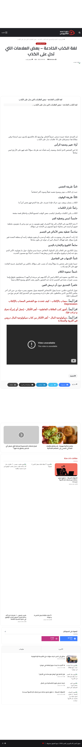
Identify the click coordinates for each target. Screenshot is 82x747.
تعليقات (21, 649)
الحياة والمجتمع (53, 39)
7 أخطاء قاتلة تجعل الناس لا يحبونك (43, 616)
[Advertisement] (41, 14)
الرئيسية (61, 39)
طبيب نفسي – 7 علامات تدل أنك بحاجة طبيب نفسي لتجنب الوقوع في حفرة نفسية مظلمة (15, 617)
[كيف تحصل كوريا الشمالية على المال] (71, 686)
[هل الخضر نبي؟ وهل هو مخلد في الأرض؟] (71, 677)
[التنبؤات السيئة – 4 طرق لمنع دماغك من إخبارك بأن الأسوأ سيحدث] (66, 469)
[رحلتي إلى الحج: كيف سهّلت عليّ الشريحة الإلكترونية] (71, 659)
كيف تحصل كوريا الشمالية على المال (53, 683)
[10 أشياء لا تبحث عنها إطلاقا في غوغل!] (71, 668)
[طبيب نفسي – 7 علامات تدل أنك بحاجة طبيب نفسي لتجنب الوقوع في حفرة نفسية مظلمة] (15, 538)
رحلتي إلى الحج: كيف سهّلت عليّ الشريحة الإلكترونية (48, 656)
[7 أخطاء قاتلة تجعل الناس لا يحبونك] (40, 538)
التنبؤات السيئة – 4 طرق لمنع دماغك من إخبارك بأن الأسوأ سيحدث (67, 480)
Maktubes (52, 59)
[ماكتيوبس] (67, 32)
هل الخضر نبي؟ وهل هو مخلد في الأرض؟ (52, 674)
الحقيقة (72, 376)
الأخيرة (61, 649)
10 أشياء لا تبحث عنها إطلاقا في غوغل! (52, 665)
